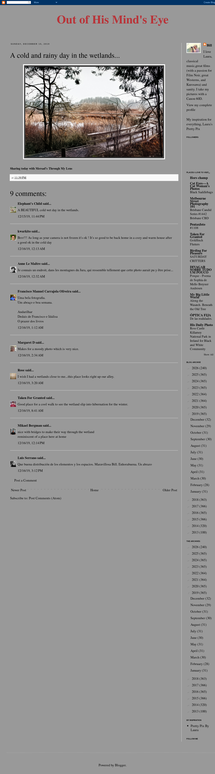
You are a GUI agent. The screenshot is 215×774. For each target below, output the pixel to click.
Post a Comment (25, 480)
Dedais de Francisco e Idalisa (38, 316)
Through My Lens (60, 168)
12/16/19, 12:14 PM (31, 443)
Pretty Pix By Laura (200, 728)
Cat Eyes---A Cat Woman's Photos (200, 186)
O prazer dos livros (31, 321)
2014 (195, 525)
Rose (21, 370)
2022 (195, 394)
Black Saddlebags (201, 192)
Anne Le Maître (29, 263)
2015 (195, 519)
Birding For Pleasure (198, 252)
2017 (195, 506)
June (194, 458)
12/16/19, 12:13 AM (31, 248)
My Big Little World (199, 296)
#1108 (194, 228)
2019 (195, 413)
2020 (195, 407)
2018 (195, 499)
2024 (195, 381)
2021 (195, 400)
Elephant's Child (30, 203)
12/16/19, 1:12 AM (30, 327)
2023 (195, 387)
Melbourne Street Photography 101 (199, 202)
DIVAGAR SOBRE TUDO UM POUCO (201, 269)
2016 (195, 512)
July (193, 452)
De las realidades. (201, 318)
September (198, 439)
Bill (209, 45)
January (196, 491)
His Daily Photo (201, 324)
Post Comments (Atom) (45, 498)
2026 (195, 368)
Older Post (170, 490)
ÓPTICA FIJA (200, 315)
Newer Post (18, 490)
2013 (195, 532)
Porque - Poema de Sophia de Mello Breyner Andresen (200, 282)
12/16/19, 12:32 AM (31, 276)
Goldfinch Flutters (196, 242)
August (195, 445)
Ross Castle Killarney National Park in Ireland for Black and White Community (200, 338)
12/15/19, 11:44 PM (31, 216)
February (197, 485)
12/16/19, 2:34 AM (30, 355)
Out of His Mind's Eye (112, 19)
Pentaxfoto (197, 224)
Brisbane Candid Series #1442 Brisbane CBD (200, 214)
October (196, 432)
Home (94, 490)
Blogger (120, 765)
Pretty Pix (193, 128)
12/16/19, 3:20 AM (30, 383)
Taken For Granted (31, 397)
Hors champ (199, 177)
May (193, 465)
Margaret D (26, 342)
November (197, 426)
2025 (195, 374)
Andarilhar (25, 311)
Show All (208, 354)
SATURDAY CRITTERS (198, 258)
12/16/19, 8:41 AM (30, 410)
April (194, 471)
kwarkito (24, 231)
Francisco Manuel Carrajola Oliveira (44, 291)
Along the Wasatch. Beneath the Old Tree (201, 304)
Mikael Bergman (30, 425)
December (197, 419)
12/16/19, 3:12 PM (30, 470)
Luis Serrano (27, 457)
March (195, 478)
